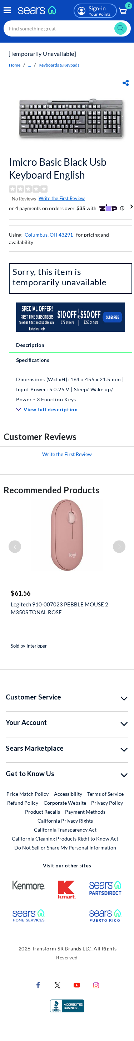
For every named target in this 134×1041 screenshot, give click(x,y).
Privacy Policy (107, 803)
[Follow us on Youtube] (77, 984)
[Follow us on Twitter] (57, 984)
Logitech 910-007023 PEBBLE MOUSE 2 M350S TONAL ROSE (59, 608)
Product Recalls (42, 812)
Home (14, 65)
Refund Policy (22, 803)
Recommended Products (51, 490)
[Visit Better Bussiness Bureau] (67, 1005)
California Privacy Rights (65, 821)
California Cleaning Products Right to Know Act (65, 839)
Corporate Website (65, 802)
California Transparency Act (65, 830)
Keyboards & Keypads (59, 65)
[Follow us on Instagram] (96, 984)
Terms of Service (105, 794)
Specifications (32, 360)
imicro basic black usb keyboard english (57, 168)
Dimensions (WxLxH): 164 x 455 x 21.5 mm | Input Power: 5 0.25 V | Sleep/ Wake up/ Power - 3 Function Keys (70, 389)
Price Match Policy (27, 794)
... (29, 65)
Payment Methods (85, 812)
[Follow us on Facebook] (38, 984)
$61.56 (20, 593)
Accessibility (68, 794)
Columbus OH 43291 (49, 235)
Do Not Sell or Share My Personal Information (65, 847)
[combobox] (67, 28)
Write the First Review (62, 198)
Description (30, 345)
